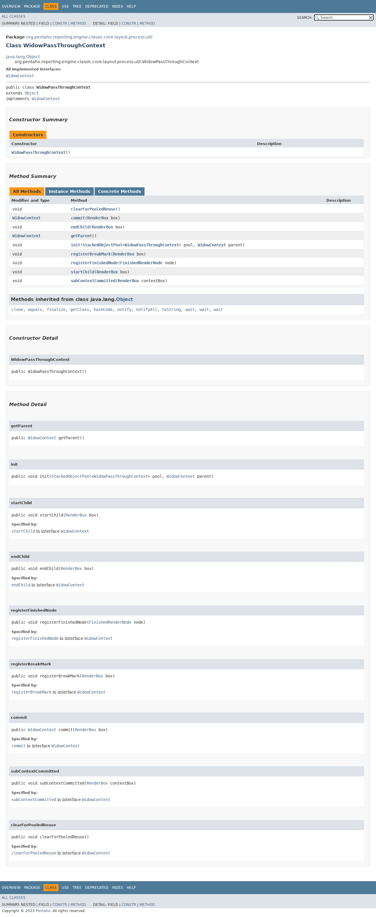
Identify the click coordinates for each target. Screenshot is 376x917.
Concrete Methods (119, 191)
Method (78, 23)
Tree (77, 6)
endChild (80, 227)
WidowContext (20, 75)
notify (124, 309)
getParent (81, 235)
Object (32, 93)
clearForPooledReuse (93, 209)
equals (35, 309)
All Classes (14, 16)
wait (190, 309)
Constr (60, 23)
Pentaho (43, 911)
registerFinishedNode (94, 262)
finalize (56, 309)
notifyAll (146, 309)
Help (131, 6)
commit (78, 218)
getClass (79, 309)
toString (171, 309)
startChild (82, 272)
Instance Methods (69, 191)
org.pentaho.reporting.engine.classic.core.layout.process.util (89, 37)
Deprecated (96, 6)
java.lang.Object (23, 56)
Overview (11, 6)
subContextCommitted (93, 280)
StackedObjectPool (102, 245)
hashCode (103, 309)
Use (65, 6)
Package (32, 6)
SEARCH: (304, 18)
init (75, 245)
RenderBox (97, 218)
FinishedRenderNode (141, 262)
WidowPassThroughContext (38, 152)
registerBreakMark (91, 254)
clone (17, 309)
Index (117, 6)
